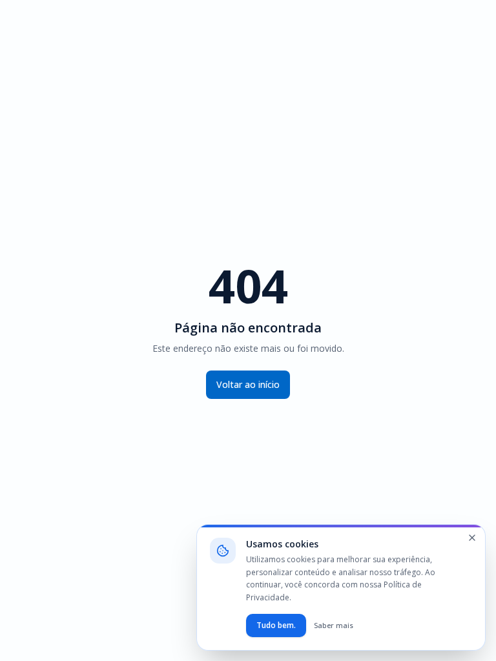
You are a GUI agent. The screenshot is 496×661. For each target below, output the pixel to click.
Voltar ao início (248, 384)
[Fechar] (472, 538)
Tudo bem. (276, 625)
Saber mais (333, 625)
